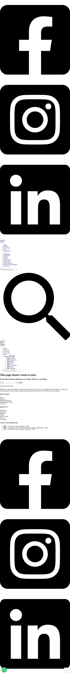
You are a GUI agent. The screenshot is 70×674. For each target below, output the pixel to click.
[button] (35, 339)
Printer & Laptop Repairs (10, 264)
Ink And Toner (4, 416)
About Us (6, 350)
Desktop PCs (6, 255)
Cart (4, 249)
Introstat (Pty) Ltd (55, 432)
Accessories (6, 261)
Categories (6, 356)
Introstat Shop (42, 432)
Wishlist (5, 246)
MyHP (2, 242)
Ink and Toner (7, 260)
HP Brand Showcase (5, 400)
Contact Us (6, 266)
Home (5, 245)
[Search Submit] (17, 383)
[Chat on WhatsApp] (4, 669)
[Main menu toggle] (2, 344)
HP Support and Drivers (6, 402)
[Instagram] (35, 159)
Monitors (5, 257)
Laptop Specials (7, 263)
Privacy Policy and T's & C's (22, 432)
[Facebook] (35, 79)
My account (6, 248)
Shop (4, 354)
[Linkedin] (35, 239)
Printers (5, 258)
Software (11, 367)
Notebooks (6, 254)
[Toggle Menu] (13, 356)
